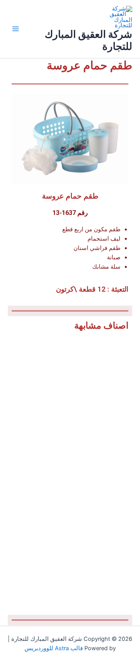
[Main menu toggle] (15, 29)
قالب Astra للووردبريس (53, 648)
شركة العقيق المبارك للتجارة (88, 40)
